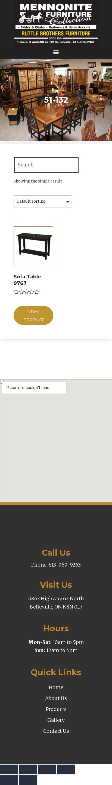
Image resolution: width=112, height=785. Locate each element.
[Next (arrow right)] (28, 780)
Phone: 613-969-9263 (56, 565)
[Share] (28, 769)
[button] (56, 51)
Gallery (56, 720)
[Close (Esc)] (9, 769)
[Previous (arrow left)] (9, 780)
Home (56, 687)
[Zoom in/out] (66, 769)
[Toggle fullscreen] (47, 769)
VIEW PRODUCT (33, 315)
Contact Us (56, 731)
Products (56, 709)
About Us (56, 698)
